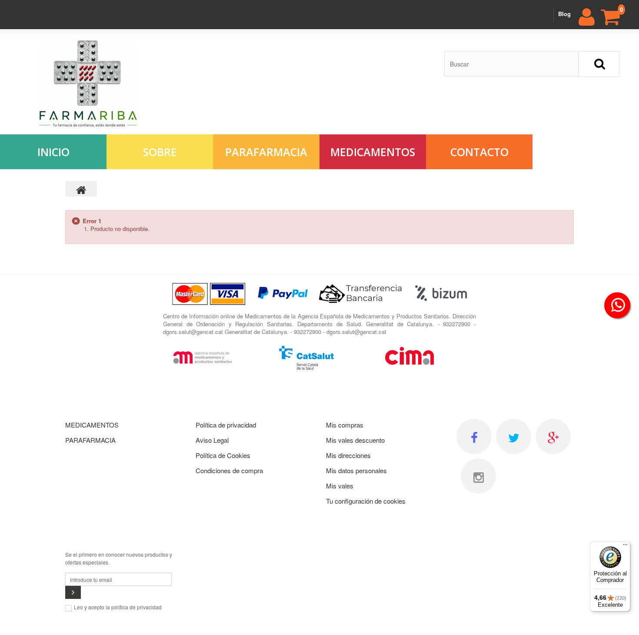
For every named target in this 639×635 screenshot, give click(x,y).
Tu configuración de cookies (366, 500)
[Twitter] (513, 436)
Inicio (53, 151)
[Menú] (625, 546)
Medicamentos (372, 151)
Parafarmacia (266, 151)
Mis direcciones (348, 455)
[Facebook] (474, 436)
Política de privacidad (226, 424)
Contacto (479, 151)
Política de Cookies (223, 455)
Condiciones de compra (229, 470)
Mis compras (344, 424)
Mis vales (339, 485)
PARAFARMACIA (90, 439)
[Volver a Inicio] (81, 189)
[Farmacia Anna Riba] (88, 83)
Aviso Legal (212, 439)
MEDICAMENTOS (92, 424)
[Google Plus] (553, 436)
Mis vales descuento (355, 439)
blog (564, 14)
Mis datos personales (356, 470)
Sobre (160, 151)
